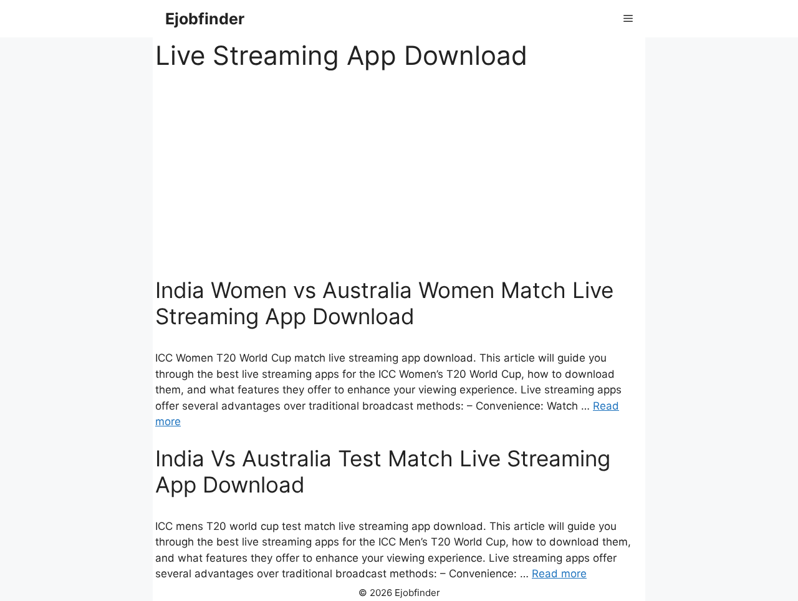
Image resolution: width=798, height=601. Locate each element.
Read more (559, 573)
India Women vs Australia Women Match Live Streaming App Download (384, 303)
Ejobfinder (204, 18)
